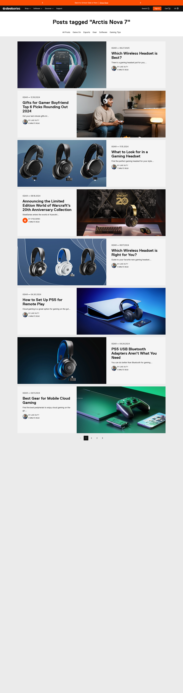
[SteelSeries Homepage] (13, 8)
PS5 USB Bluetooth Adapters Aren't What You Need (134, 353)
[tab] (145, 8)
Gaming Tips (115, 32)
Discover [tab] (48, 8)
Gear (95, 32)
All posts (66, 32)
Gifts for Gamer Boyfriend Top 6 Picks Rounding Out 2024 (46, 106)
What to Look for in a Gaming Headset (129, 154)
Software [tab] (36, 8)
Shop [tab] (27, 8)
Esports (86, 32)
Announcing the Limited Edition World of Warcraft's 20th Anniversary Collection (47, 205)
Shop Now (104, 3)
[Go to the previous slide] (42, 2)
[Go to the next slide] (140, 2)
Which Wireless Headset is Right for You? (134, 252)
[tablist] (39, 8)
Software (103, 32)
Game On (77, 32)
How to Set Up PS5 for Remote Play (42, 302)
